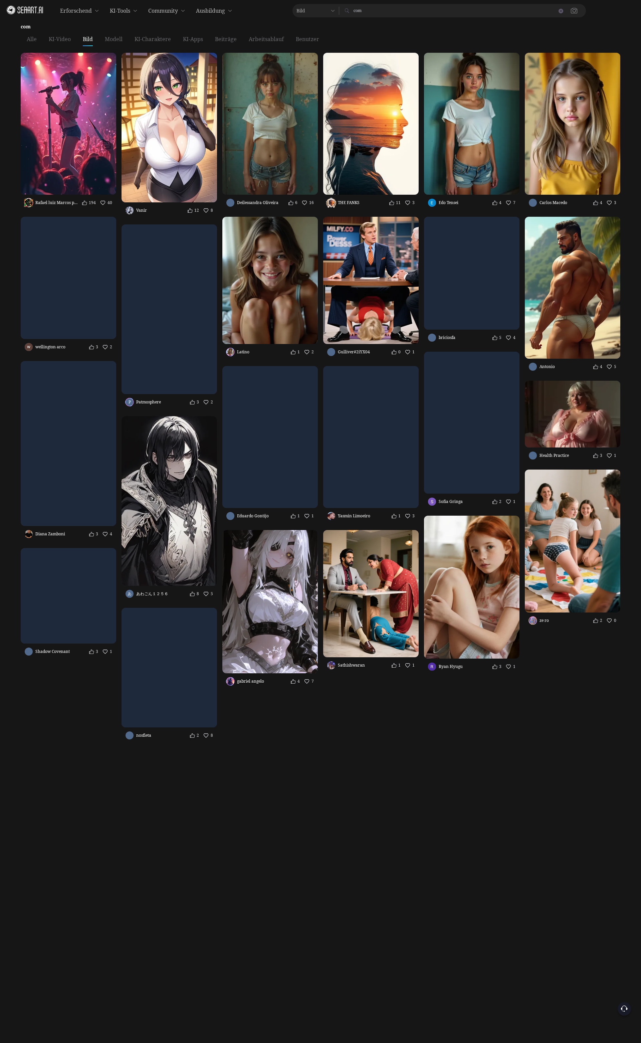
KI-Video (60, 39)
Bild (88, 39)
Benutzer (307, 39)
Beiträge (226, 39)
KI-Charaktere (153, 39)
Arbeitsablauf (266, 39)
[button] (457, 10)
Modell (114, 39)
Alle (32, 39)
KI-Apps (193, 39)
